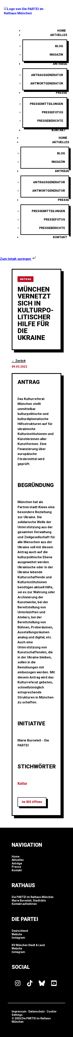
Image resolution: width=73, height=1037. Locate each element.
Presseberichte (50, 121)
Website (17, 934)
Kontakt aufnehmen (24, 903)
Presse (61, 92)
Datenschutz (36, 1011)
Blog (59, 46)
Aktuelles (58, 35)
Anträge (60, 64)
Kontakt (59, 130)
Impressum (19, 1011)
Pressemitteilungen (46, 104)
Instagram (18, 937)
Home (63, 138)
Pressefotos (52, 112)
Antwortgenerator (46, 83)
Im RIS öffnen (32, 802)
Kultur (22, 783)
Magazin (56, 54)
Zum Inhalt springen (16, 259)
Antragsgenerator (47, 75)
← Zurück (19, 360)
